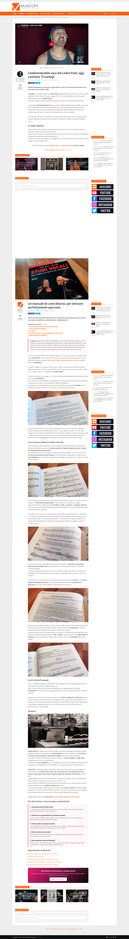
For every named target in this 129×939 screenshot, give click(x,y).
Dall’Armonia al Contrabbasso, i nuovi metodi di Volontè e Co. (45, 862)
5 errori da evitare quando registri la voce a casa (52, 163)
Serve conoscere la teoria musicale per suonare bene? (43, 864)
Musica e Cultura (58, 13)
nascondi (44, 324)
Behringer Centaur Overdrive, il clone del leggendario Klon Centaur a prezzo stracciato (103, 158)
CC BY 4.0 (61, 68)
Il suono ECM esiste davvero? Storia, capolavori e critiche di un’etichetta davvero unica (26, 894)
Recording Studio (32, 13)
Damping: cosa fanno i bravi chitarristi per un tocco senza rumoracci (103, 148)
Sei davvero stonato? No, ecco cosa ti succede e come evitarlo (26, 163)
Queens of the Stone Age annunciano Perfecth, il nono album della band (77, 894)
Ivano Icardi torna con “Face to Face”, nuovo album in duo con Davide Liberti (51, 894)
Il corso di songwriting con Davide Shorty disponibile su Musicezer (77, 163)
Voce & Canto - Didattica (30, 17)
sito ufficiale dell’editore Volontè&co (67, 797)
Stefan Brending (53, 68)
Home (14, 13)
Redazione (29, 165)
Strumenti (21, 13)
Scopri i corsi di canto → (58, 879)
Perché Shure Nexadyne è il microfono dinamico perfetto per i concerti (103, 142)
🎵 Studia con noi (71, 13)
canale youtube (66, 145)
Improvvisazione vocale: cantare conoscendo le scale (42, 854)
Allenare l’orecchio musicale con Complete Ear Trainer (43, 859)
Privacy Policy (39, 937)
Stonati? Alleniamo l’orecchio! (36, 856)
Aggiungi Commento (20, 88)
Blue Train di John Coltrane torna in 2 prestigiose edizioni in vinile (64, 929)
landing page (54, 145)
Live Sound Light (45, 13)
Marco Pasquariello (20, 78)
